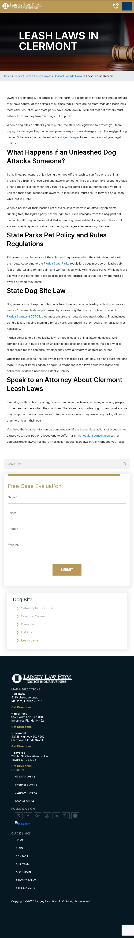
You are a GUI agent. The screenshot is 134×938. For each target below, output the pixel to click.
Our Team (22, 864)
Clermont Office (26, 792)
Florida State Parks (56, 263)
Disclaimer (24, 872)
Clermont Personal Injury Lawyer (32, 75)
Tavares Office (25, 800)
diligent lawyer (69, 137)
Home (7, 75)
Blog (19, 848)
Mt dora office (25, 776)
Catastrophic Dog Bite (37, 608)
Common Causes (33, 616)
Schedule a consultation (94, 435)
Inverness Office (26, 784)
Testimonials (25, 888)
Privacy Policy (26, 880)
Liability (26, 632)
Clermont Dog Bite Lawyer (69, 75)
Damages (28, 624)
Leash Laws (29, 640)
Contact (22, 856)
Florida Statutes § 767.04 (23, 316)
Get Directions (21, 707)
